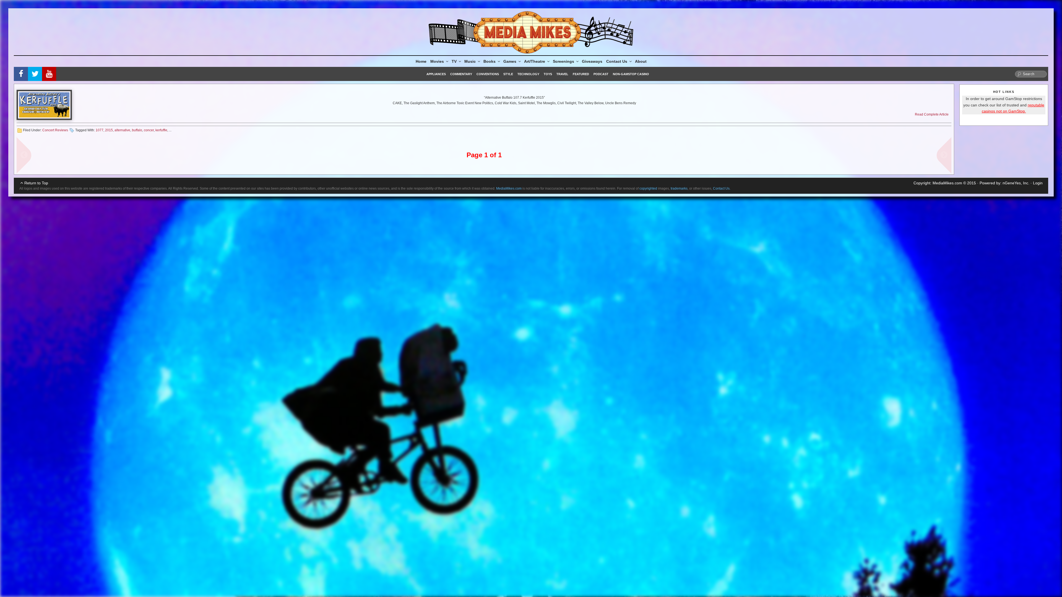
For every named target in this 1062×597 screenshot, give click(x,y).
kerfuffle (161, 130)
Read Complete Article (932, 114)
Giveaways (592, 61)
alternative (122, 130)
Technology (528, 74)
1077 (99, 130)
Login (1038, 183)
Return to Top (36, 183)
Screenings (563, 61)
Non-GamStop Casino (631, 74)
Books (489, 61)
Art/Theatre (534, 61)
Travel (562, 74)
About (641, 61)
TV (454, 61)
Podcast (601, 74)
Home (421, 61)
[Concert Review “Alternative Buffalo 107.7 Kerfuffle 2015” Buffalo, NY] (44, 105)
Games (509, 61)
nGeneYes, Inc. (1016, 183)
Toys (548, 74)
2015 (109, 130)
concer (149, 130)
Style (508, 74)
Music (470, 61)
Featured (581, 74)
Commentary (461, 74)
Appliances (436, 74)
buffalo (137, 130)
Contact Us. (721, 188)
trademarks (679, 188)
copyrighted (648, 188)
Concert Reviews (55, 130)
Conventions (488, 74)
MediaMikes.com (947, 183)
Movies (437, 61)
